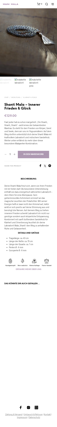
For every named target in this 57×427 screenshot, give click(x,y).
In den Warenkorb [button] (15, 329)
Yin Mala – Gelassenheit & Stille (38, 320)
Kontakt (47, 414)
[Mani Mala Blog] (36, 407)
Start (6, 97)
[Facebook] (41, 166)
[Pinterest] (50, 166)
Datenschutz (34, 417)
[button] (39, 3)
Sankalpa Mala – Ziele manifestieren (14, 320)
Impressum (22, 417)
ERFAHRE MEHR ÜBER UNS (28, 269)
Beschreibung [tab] (28, 179)
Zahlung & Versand (13, 414)
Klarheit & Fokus (30, 97)
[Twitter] (46, 166)
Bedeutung (15, 97)
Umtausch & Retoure (33, 414)
